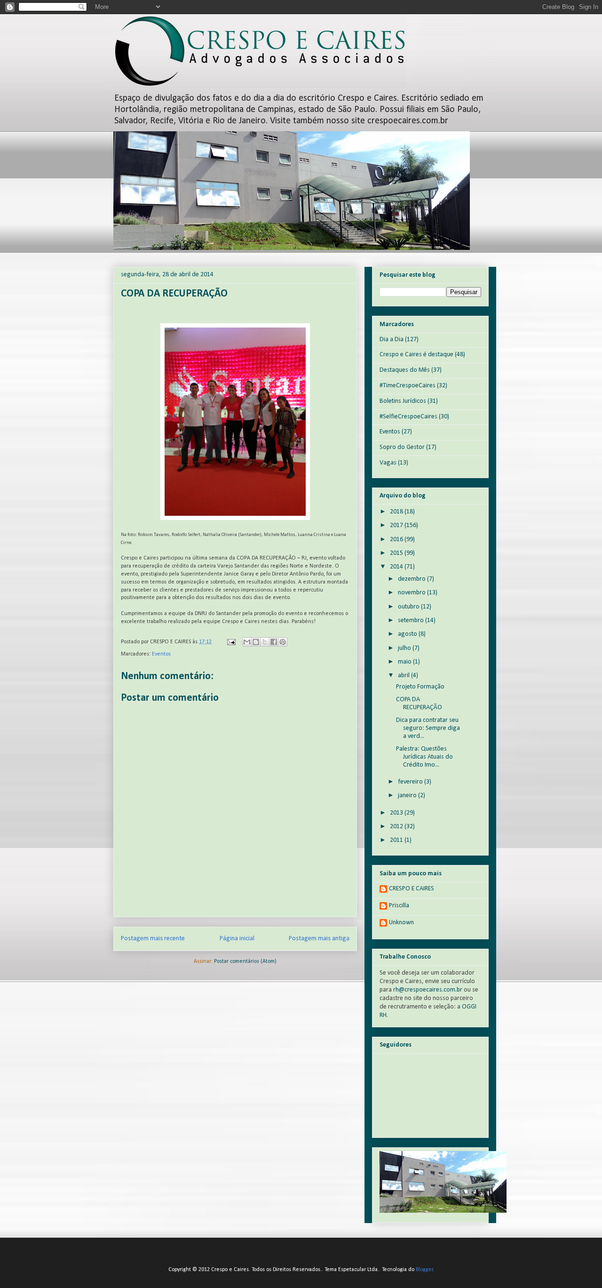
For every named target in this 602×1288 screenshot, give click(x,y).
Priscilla (399, 905)
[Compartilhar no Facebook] (273, 642)
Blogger (424, 1269)
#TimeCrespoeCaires (408, 385)
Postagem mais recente (153, 938)
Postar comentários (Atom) (245, 961)
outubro (409, 606)
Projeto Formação (420, 686)
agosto (408, 634)
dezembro (412, 579)
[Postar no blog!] (256, 642)
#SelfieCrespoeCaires (408, 416)
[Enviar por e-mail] (247, 642)
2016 (397, 539)
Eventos (161, 654)
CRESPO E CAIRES (411, 888)
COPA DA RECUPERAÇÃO (419, 703)
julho (405, 648)
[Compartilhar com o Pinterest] (282, 642)
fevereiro (411, 781)
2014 (397, 566)
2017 (397, 525)
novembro (412, 592)
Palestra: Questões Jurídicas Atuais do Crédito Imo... (424, 756)
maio (405, 661)
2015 (397, 553)
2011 (397, 840)
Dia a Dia (392, 339)
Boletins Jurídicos (403, 401)
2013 (397, 812)
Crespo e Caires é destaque (416, 354)
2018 (397, 511)
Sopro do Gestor (402, 447)
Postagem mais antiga (319, 938)
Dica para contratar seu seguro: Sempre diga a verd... (428, 728)
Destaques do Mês (405, 370)
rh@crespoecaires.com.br (427, 989)
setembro (411, 620)
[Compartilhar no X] (264, 642)
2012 (397, 826)
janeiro (408, 795)
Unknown (401, 922)
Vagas (388, 462)
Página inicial (237, 938)
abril (404, 675)
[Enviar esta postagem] (230, 642)
